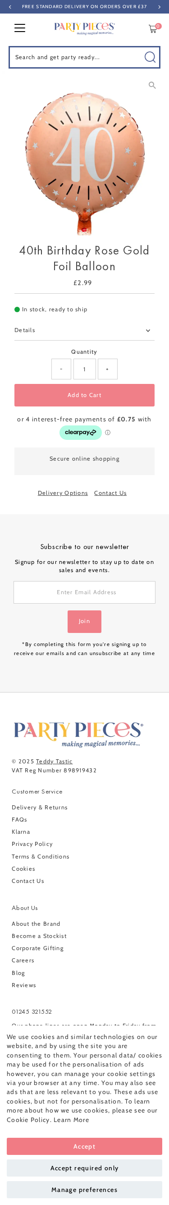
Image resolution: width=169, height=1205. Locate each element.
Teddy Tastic (54, 761)
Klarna (21, 831)
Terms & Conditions (40, 856)
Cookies (23, 868)
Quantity (84, 351)
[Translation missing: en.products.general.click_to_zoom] (152, 85)
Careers (23, 960)
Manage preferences (84, 1190)
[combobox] (85, 57)
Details (24, 330)
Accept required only (84, 1168)
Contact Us (110, 493)
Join (84, 621)
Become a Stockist (39, 936)
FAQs (19, 819)
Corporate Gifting (38, 948)
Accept (84, 1146)
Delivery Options (63, 493)
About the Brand (36, 923)
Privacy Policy (32, 843)
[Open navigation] (20, 29)
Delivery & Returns (40, 807)
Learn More (71, 1120)
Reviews (24, 985)
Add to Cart (84, 395)
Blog (18, 973)
